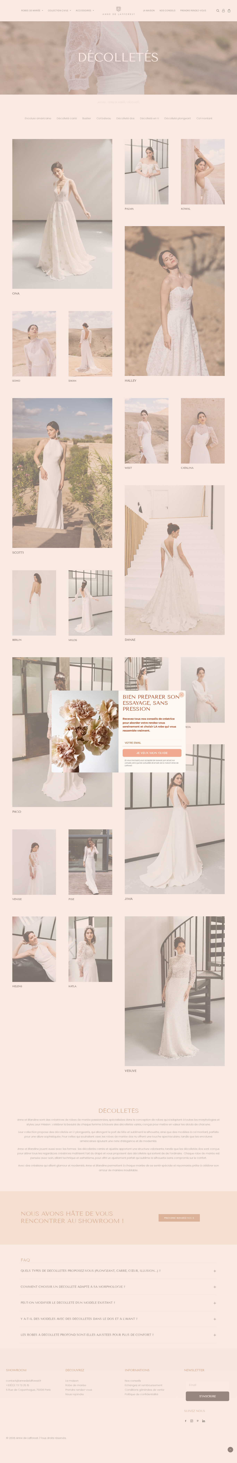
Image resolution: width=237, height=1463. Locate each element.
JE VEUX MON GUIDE (152, 753)
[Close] (181, 695)
